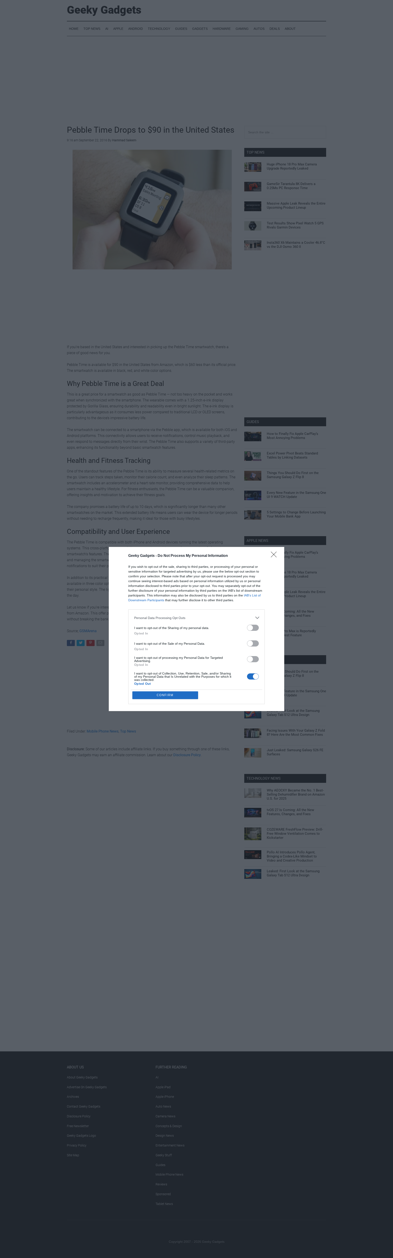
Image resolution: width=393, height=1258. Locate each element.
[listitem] (196, 617)
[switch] (253, 628)
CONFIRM (165, 695)
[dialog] (196, 629)
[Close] (275, 556)
